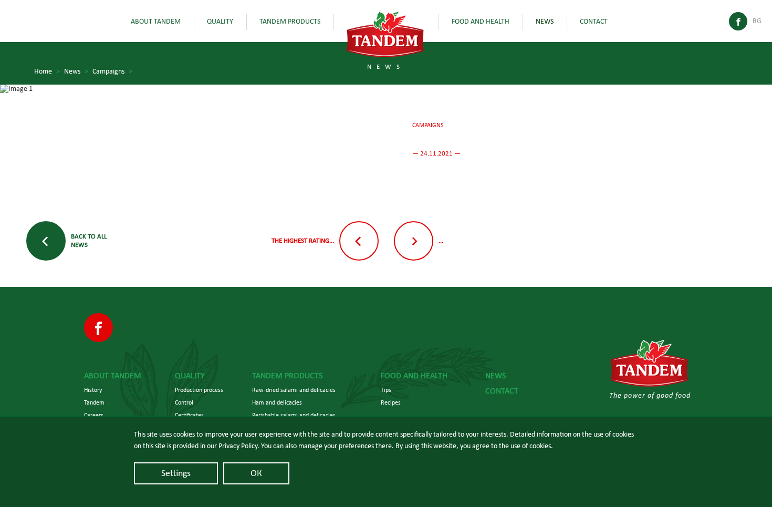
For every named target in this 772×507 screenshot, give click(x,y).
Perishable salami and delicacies (294, 415)
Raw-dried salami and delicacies (294, 390)
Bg (757, 21)
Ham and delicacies (277, 402)
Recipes (391, 402)
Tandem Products (289, 21)
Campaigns (112, 71)
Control (184, 402)
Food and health (480, 21)
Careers (93, 415)
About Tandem (156, 21)
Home (47, 71)
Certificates (189, 415)
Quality (220, 21)
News (545, 21)
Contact (594, 21)
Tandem (94, 402)
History (93, 390)
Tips (386, 390)
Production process (199, 390)
